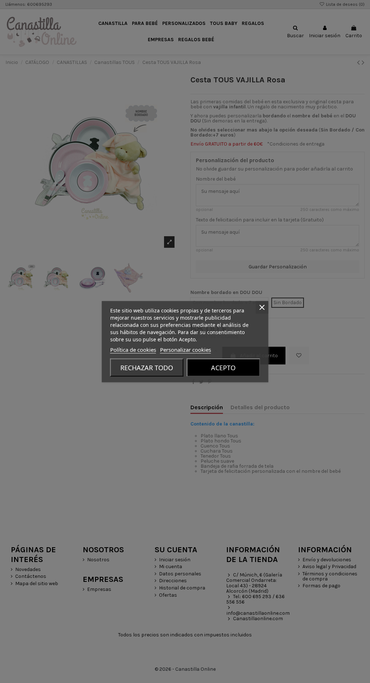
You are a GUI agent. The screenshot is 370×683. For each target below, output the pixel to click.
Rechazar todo (146, 367)
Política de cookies (133, 349)
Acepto (223, 367)
